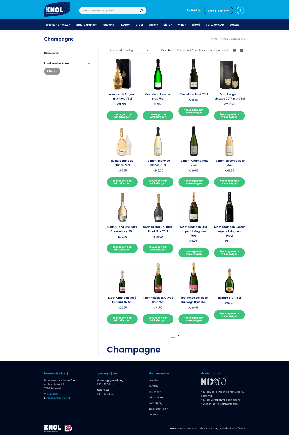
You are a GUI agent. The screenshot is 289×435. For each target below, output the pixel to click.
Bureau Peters (237, 428)
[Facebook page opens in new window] (240, 10)
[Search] (141, 10)
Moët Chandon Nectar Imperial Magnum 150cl (229, 231)
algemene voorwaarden (183, 428)
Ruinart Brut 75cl (229, 298)
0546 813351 (53, 394)
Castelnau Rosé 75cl (194, 94)
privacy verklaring (208, 428)
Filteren (52, 71)
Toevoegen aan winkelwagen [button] (122, 116)
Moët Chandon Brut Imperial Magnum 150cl (193, 231)
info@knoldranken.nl (58, 398)
